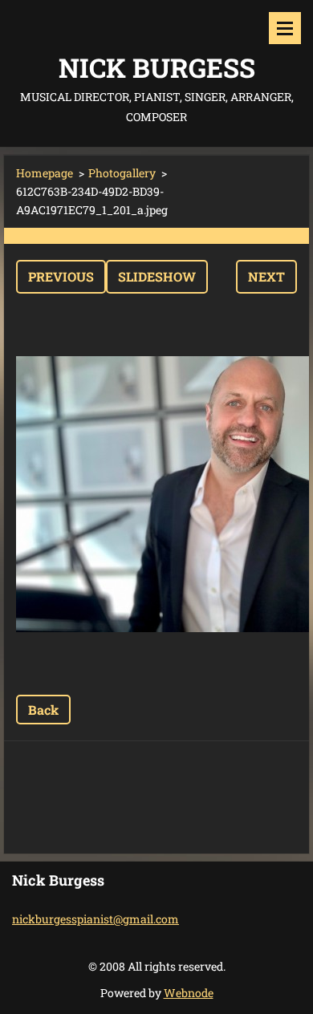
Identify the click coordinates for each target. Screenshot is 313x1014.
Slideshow (157, 276)
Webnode (188, 992)
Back (43, 709)
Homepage (44, 172)
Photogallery (122, 172)
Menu (285, 28)
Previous (61, 276)
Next (266, 276)
